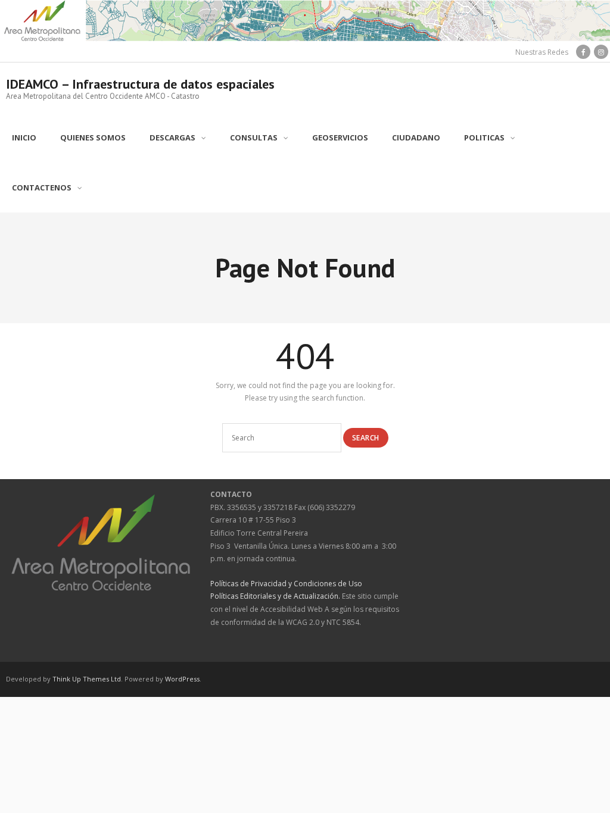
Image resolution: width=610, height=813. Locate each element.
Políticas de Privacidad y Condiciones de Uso (286, 584)
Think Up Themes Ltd (86, 678)
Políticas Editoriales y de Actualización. (275, 596)
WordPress (182, 678)
